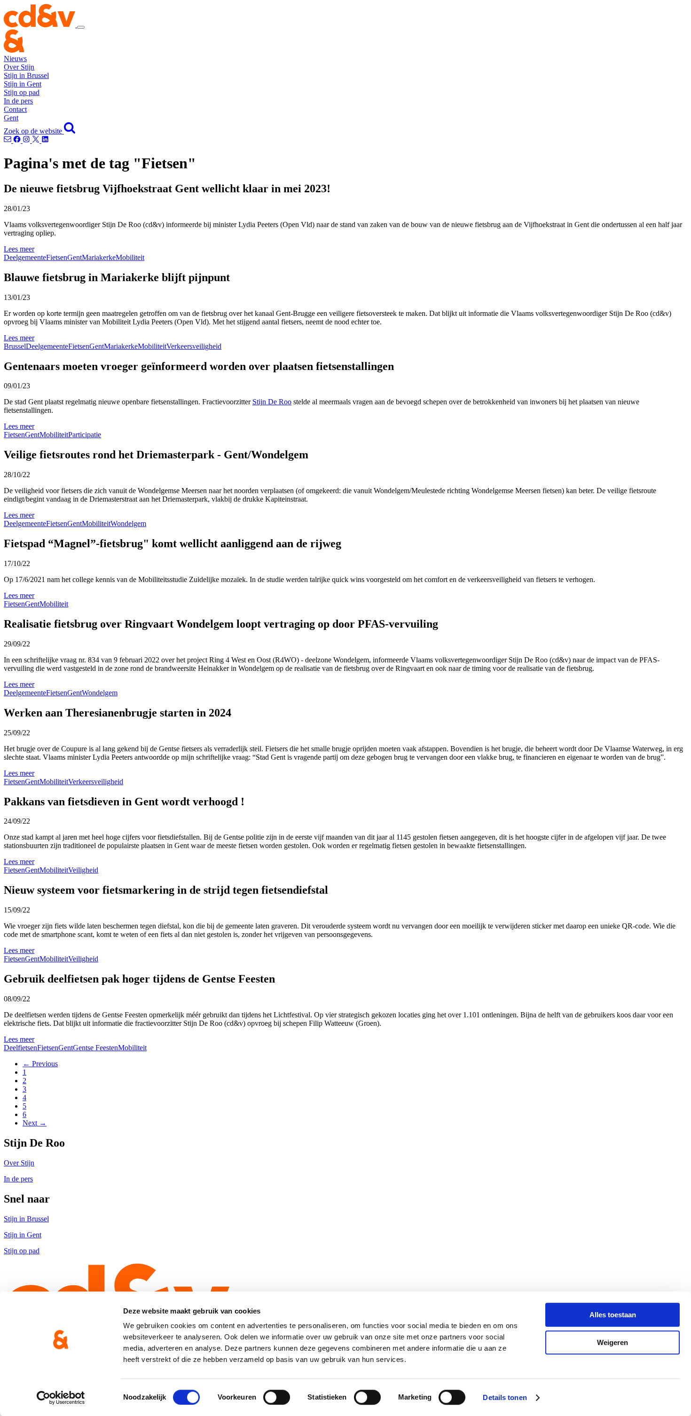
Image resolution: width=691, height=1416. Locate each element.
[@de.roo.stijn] (18, 140)
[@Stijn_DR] (36, 140)
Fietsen (56, 257)
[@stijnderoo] (45, 140)
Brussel (15, 346)
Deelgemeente (25, 257)
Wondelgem (128, 523)
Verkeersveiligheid (193, 346)
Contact (15, 109)
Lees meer (19, 249)
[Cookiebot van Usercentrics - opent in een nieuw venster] (61, 1398)
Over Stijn (19, 67)
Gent (11, 118)
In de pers (18, 101)
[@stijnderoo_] (27, 140)
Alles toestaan (612, 1315)
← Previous (40, 1064)
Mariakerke (99, 257)
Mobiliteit (130, 257)
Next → (35, 1123)
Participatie (84, 435)
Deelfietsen (20, 1048)
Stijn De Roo (271, 402)
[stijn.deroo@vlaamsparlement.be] (8, 140)
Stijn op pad (21, 92)
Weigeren (612, 1342)
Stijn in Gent (22, 84)
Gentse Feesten (95, 1048)
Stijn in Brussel (26, 75)
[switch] (276, 1397)
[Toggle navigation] (81, 27)
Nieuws (15, 59)
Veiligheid (83, 870)
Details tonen (504, 1397)
